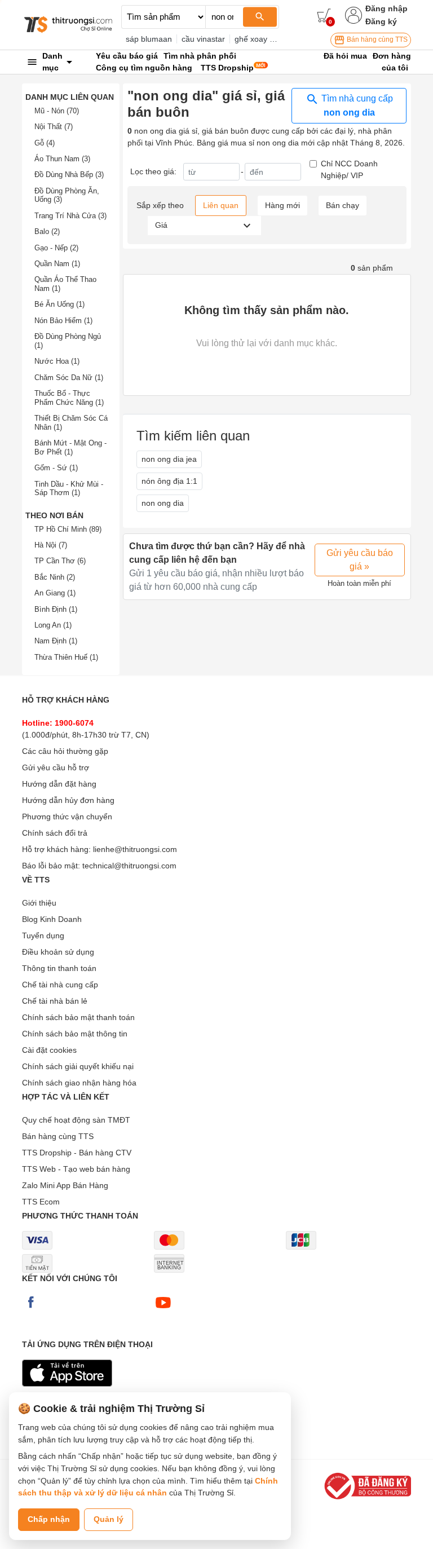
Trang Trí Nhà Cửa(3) (70, 215)
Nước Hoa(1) (56, 361)
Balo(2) (47, 231)
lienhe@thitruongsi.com (135, 849)
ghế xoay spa (258, 38)
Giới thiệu (39, 902)
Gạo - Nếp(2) (56, 248)
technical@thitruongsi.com (129, 865)
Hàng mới (282, 205)
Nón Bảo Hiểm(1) (63, 320)
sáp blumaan (149, 38)
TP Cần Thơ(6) (60, 561)
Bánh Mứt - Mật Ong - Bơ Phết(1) (70, 447)
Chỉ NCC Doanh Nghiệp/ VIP (349, 169)
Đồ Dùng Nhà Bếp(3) (69, 174)
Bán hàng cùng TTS (376, 39)
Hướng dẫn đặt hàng (59, 783)
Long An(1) (53, 625)
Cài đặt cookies (49, 1049)
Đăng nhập (386, 8)
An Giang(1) (55, 593)
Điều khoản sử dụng (58, 951)
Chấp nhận (49, 1519)
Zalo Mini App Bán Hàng (65, 1185)
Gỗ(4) (44, 143)
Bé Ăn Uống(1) (59, 304)
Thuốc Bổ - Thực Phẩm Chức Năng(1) (69, 398)
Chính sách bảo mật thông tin (74, 1033)
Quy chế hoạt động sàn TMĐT (76, 1119)
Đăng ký (381, 21)
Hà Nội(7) (50, 545)
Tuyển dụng (43, 935)
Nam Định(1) (55, 641)
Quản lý (108, 1519)
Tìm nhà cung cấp (356, 105)
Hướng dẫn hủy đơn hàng (68, 800)
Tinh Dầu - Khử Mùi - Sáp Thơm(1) (68, 488)
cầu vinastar (203, 38)
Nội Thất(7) (53, 126)
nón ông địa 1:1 (169, 481)
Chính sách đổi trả (54, 832)
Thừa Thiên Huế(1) (66, 657)
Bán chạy (342, 205)
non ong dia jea (169, 459)
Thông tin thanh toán (59, 968)
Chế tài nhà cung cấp (60, 984)
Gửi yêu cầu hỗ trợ (55, 767)
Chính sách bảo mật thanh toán (78, 1017)
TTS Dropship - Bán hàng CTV (76, 1152)
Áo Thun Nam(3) (62, 159)
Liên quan (220, 205)
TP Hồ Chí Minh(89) (67, 529)
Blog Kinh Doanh (52, 919)
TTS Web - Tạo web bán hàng (76, 1168)
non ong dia (163, 502)
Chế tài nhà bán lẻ (54, 1000)
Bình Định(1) (55, 609)
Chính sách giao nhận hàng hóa (79, 1082)
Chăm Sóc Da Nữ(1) (68, 377)
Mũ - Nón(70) (56, 111)
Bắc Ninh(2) (54, 577)
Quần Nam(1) (57, 263)
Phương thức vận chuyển (67, 816)
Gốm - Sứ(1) (56, 468)
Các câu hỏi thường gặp (65, 751)
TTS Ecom (41, 1201)
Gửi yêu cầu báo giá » (359, 559)
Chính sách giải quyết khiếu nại (78, 1066)
